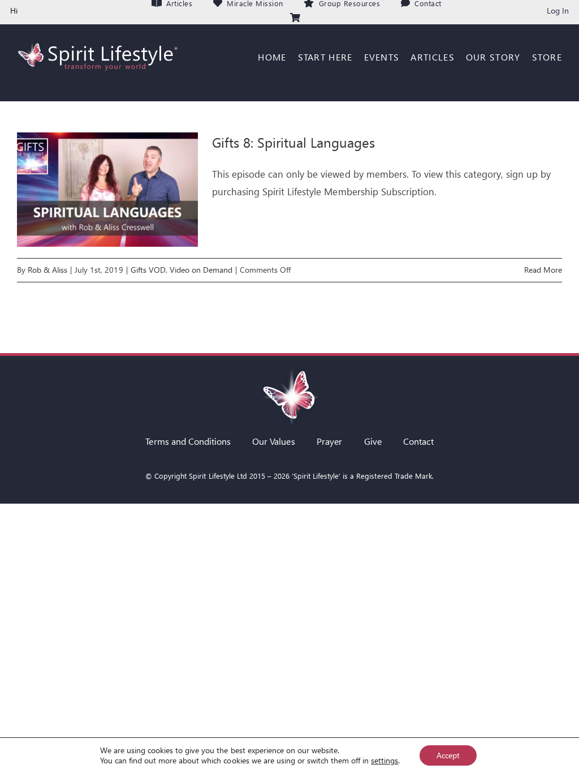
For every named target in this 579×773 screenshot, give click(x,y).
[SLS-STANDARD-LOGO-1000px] (96, 40)
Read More (543, 269)
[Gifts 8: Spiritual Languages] (107, 189)
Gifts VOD (148, 269)
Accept (448, 755)
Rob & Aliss (47, 269)
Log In (558, 10)
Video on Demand (201, 269)
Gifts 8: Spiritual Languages (293, 142)
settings (384, 760)
